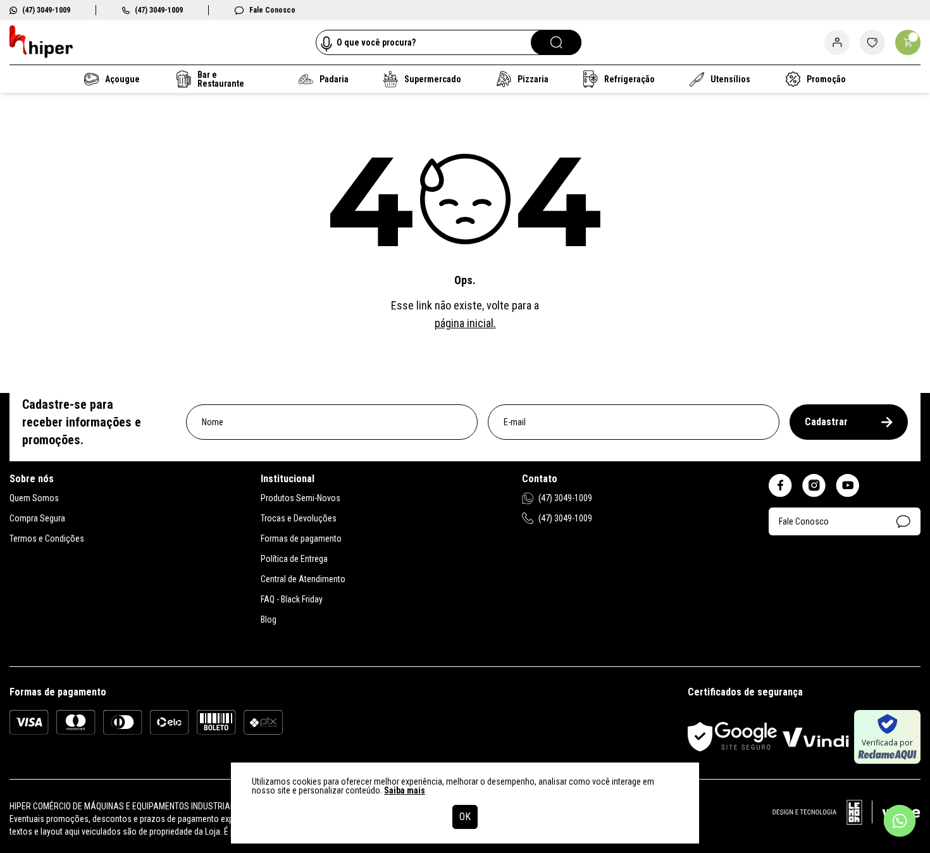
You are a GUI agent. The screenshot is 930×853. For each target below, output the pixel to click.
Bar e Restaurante (220, 79)
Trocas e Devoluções (299, 518)
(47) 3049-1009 (46, 10)
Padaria (333, 79)
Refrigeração (628, 79)
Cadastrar (826, 422)
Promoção (826, 79)
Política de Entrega (294, 559)
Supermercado (431, 79)
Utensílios (729, 79)
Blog (268, 619)
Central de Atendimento (303, 579)
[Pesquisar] (556, 42)
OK (465, 817)
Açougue (122, 79)
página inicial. (465, 323)
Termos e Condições (46, 538)
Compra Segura (37, 518)
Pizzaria (532, 79)
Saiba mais (404, 790)
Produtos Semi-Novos (300, 498)
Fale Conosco (272, 10)
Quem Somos (34, 498)
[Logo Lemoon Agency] (846, 819)
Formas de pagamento (301, 538)
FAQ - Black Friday (292, 599)
